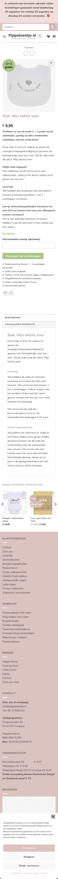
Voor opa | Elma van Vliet (41, 520)
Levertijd (7, 555)
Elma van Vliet (10, 682)
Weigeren (29, 856)
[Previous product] (32, 53)
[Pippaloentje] (26, 37)
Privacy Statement (31, 873)
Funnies (29, 47)
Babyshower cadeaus (14, 637)
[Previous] (3, 511)
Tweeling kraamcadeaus (16, 629)
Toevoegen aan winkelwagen (23, 256)
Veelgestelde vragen (14, 580)
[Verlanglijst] (48, 36)
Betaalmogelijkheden (14, 564)
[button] (53, 816)
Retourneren (9, 568)
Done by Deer (10, 666)
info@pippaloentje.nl (14, 706)
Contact (44, 873)
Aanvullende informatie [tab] (20, 324)
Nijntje (6, 674)
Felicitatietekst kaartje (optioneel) (21, 239)
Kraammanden (10, 621)
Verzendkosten (11, 560)
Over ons (7, 551)
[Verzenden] (52, 27)
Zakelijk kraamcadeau (14, 576)
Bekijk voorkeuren (29, 865)
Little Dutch (9, 670)
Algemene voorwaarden (16, 592)
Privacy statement (12, 588)
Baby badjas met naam (15, 617)
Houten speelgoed (13, 625)
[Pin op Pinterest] (11, 293)
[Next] (55, 511)
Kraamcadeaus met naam (16, 612)
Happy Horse (10, 661)
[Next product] (25, 53)
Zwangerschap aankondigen (18, 633)
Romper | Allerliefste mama (13, 520)
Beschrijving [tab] (12, 317)
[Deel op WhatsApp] (5, 293)
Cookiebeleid (16, 873)
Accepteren (29, 848)
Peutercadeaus (11, 641)
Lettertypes (9, 584)
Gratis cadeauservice (14, 572)
